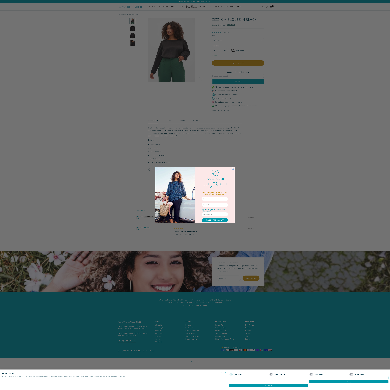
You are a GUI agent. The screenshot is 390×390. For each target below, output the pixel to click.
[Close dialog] (233, 169)
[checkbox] (231, 374)
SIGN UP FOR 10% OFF (215, 220)
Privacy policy (222, 372)
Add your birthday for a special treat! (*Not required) (213, 210)
